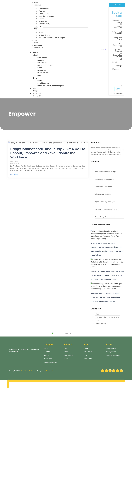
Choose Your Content (117, 21)
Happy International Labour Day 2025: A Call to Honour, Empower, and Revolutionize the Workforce (47, 153)
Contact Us (38, 48)
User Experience (117, 44)
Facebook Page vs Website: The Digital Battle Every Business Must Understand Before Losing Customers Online (105, 297)
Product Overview (118, 27)
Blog (35, 29)
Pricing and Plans (117, 38)
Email (119, 59)
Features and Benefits (117, 32)
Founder (42, 11)
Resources (43, 21)
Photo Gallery (44, 24)
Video (41, 19)
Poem (41, 32)
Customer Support (118, 50)
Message (118, 66)
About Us (37, 5)
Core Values (44, 8)
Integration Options (117, 55)
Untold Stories (44, 35)
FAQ (40, 26)
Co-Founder (44, 13)
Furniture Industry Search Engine (52, 38)
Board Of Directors (46, 16)
